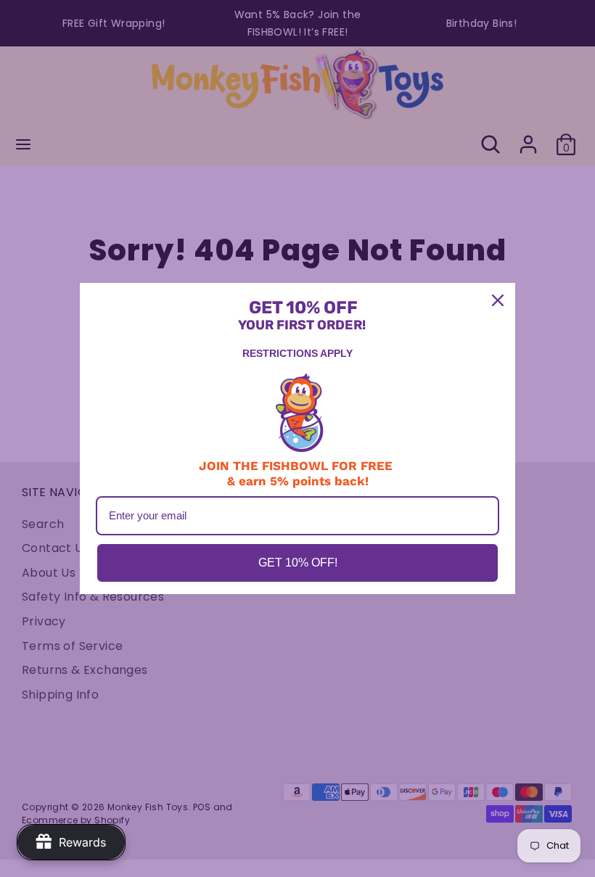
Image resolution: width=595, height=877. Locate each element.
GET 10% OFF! (297, 562)
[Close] (497, 300)
